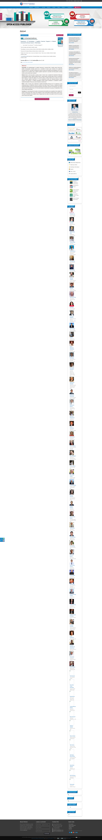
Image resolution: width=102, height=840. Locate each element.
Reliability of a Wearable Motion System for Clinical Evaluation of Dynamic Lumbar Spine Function (74, 46)
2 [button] (70, 139)
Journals (43, 7)
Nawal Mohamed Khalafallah (72, 348)
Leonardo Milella (73, 485)
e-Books (53, 7)
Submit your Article (73, 164)
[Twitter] (75, 1)
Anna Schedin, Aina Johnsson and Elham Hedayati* (32, 45)
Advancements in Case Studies (75, 116)
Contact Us (70, 7)
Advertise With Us (73, 173)
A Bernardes (72, 784)
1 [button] (69, 139)
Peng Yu (71, 337)
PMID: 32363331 (71, 77)
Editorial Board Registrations (75, 162)
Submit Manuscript (72, 825)
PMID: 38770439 (71, 55)
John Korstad (72, 528)
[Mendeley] (81, 1)
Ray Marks (72, 307)
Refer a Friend (72, 171)
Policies (63, 7)
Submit (71, 95)
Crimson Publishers (70, 837)
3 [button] (72, 139)
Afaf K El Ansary (72, 775)
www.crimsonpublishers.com (51, 838)
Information (37, 7)
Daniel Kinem (72, 696)
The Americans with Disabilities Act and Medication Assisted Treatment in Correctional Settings (75, 53)
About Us (31, 7)
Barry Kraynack (72, 716)
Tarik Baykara (72, 261)
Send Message (47, 833)
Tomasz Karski (72, 242)
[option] (75, 112)
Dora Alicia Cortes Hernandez (72, 686)
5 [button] (71, 140)
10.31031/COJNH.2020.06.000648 (27, 62)
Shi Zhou (71, 288)
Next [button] (82, 112)
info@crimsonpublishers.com (58, 830)
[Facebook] (79, 1)
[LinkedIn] (78, 1)
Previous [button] (67, 112)
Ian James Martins (74, 112)
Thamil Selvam (72, 251)
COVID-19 (78, 7)
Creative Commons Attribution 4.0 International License (38, 838)
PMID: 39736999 (71, 42)
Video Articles (71, 826)
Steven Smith (72, 270)
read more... (25, 830)
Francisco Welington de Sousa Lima (72, 646)
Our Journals (71, 824)
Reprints (48, 7)
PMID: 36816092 (71, 49)
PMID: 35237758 (71, 64)
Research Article (24, 35)
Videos (58, 7)
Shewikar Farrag (73, 297)
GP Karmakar (72, 584)
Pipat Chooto (72, 328)
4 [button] (73, 139)
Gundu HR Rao (72, 575)
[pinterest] (74, 1)
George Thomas (73, 604)
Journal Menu (60, 35)
